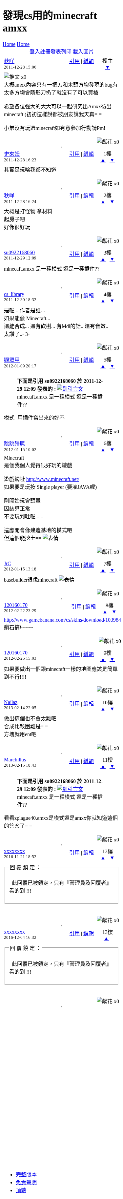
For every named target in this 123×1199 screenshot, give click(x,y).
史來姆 (12, 154)
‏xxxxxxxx (14, 851)
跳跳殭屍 (14, 443)
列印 (66, 51)
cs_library (14, 294)
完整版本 (26, 1174)
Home (9, 44)
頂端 (21, 1190)
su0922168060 (19, 252)
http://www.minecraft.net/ (52, 479)
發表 (56, 51)
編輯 (88, 61)
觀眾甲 (12, 360)
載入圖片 (83, 51)
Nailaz (10, 702)
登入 (35, 51)
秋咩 (9, 61)
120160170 (16, 605)
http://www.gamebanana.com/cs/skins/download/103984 (62, 620)
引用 (74, 61)
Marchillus (15, 759)
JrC (7, 563)
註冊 (45, 51)
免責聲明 (26, 1182)
